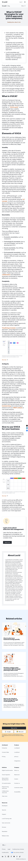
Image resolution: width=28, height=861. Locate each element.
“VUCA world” (14, 107)
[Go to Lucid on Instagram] (8, 856)
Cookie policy (5, 852)
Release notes (5, 835)
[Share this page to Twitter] (27, 426)
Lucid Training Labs (7, 818)
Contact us (17, 783)
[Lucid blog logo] (6, 6)
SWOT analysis (17, 407)
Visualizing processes (9, 328)
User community (6, 822)
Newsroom (17, 774)
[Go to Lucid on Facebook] (11, 856)
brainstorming (6, 406)
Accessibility (17, 791)
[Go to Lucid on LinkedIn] (2, 856)
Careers (16, 779)
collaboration (6, 274)
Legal (9, 849)
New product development (5, 779)
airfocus (16, 756)
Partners (4, 827)
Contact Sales (5, 752)
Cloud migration (6, 774)
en (4, 845)
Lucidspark (17, 748)
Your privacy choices (18, 852)
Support (4, 814)
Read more (7, 542)
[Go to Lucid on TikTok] (19, 856)
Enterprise (4, 748)
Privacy (4, 849)
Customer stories (18, 787)
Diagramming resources (5, 787)
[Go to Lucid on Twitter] (5, 856)
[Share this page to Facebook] (27, 430)
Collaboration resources (5, 791)
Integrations (17, 760)
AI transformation (6, 783)
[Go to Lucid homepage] (6, 2)
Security (4, 810)
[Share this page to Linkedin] (27, 428)
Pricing (3, 756)
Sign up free (14, 728)
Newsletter (4, 831)
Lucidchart (17, 752)
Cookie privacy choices (18, 849)
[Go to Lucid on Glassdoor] (17, 856)
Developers (4, 805)
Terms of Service (16, 734)
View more (4, 796)
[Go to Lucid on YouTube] (14, 856)
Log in (20, 2)
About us (16, 770)
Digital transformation (7, 770)
